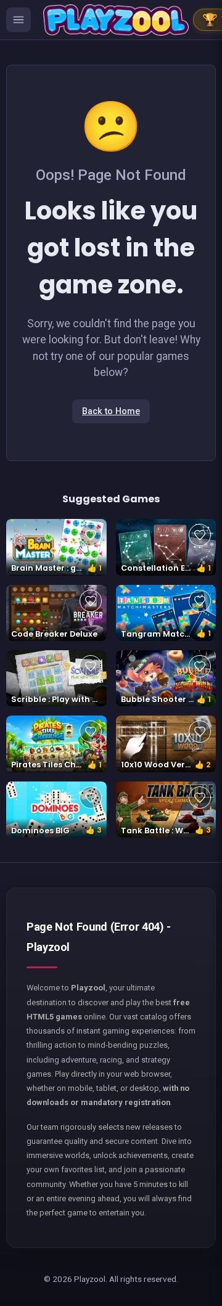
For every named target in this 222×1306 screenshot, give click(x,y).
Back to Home (111, 411)
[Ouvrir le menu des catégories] (18, 19)
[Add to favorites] (91, 535)
